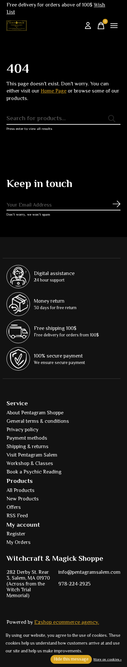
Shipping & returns (28, 446)
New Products (23, 499)
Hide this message (71, 659)
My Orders (19, 542)
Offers (14, 507)
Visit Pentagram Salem (32, 455)
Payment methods (27, 438)
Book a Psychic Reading (34, 472)
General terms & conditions (38, 421)
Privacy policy (22, 430)
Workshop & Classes (30, 463)
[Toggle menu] (113, 25)
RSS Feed (17, 516)
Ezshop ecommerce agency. (66, 622)
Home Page (53, 91)
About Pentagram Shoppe (35, 413)
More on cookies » (107, 659)
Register (16, 534)
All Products (21, 490)
